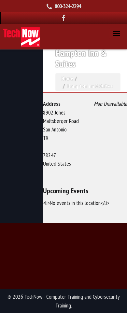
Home (67, 78)
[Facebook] (63, 18)
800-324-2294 (68, 6)
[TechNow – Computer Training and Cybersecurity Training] (21, 36)
